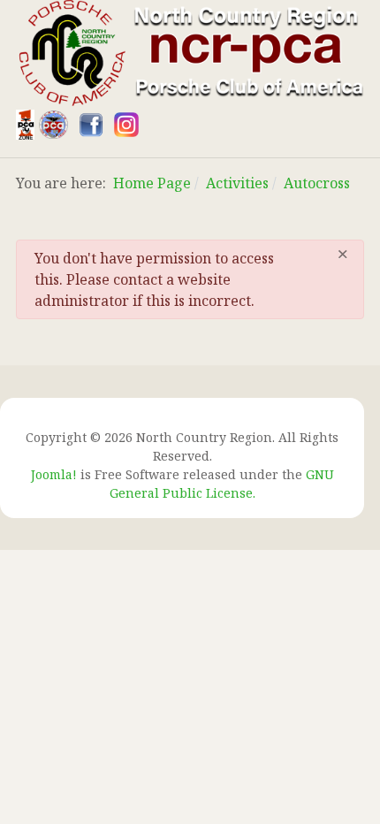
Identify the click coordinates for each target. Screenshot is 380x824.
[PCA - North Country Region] (190, 51)
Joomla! (54, 474)
